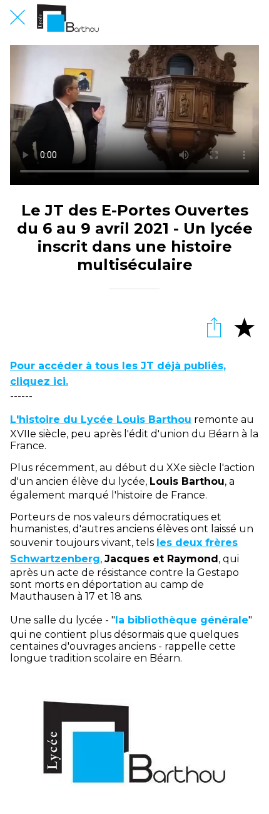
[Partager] (214, 327)
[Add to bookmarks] (244, 327)
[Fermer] (17, 17)
